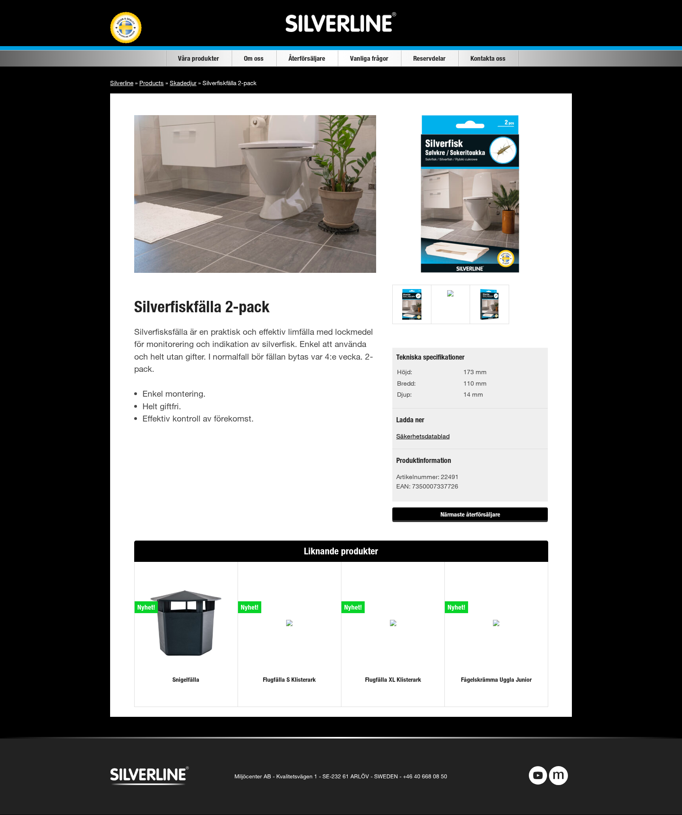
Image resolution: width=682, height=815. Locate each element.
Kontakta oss (488, 58)
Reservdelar (429, 58)
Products (151, 82)
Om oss (254, 58)
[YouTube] (537, 776)
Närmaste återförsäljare (470, 514)
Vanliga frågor (369, 58)
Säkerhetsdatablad (423, 436)
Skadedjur (183, 82)
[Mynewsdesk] (558, 776)
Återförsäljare (307, 58)
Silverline (121, 82)
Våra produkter (198, 58)
